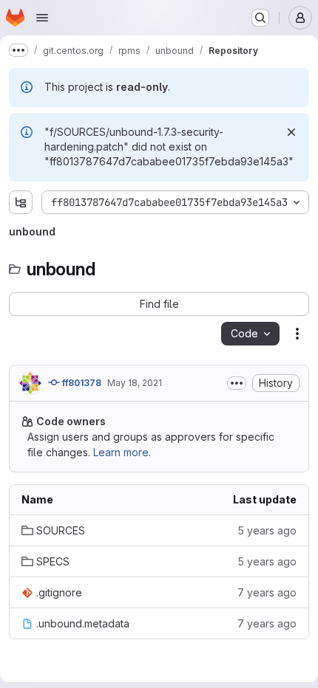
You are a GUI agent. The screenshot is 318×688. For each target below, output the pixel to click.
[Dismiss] (291, 132)
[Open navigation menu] (42, 18)
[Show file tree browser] (21, 202)
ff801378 (80, 382)
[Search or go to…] (260, 18)
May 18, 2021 (134, 382)
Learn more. (122, 452)
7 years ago (267, 592)
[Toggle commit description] (236, 383)
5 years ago (267, 530)
